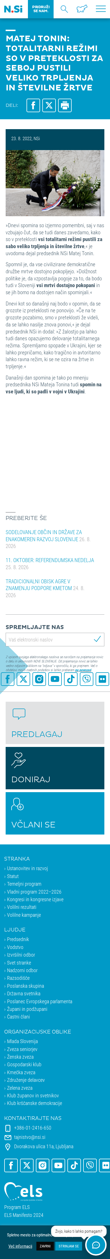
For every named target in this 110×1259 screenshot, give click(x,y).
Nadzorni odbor (22, 970)
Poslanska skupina (25, 985)
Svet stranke (19, 962)
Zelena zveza (19, 1087)
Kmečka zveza (21, 1072)
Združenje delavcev (26, 1079)
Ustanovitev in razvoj (27, 868)
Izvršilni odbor (21, 954)
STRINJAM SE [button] (69, 1246)
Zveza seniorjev (22, 1049)
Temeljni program (24, 883)
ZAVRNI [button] (45, 1246)
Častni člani (18, 1016)
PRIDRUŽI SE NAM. (40, 9)
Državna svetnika (23, 993)
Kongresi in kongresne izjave (35, 899)
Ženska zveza (20, 1056)
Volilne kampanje (24, 914)
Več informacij (20, 1246)
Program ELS (17, 1207)
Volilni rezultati (21, 906)
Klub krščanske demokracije (34, 1103)
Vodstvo (15, 947)
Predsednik (18, 939)
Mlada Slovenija (22, 1041)
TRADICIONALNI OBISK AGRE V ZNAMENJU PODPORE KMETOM (45, 588)
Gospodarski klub (24, 1064)
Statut (13, 876)
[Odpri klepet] (96, 1245)
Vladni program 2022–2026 (34, 891)
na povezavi (83, 670)
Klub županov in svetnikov (33, 1095)
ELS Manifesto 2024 (23, 1215)
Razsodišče (18, 977)
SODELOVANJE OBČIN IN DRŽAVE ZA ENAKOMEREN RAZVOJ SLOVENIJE (48, 538)
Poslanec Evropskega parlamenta (39, 1001)
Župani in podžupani (27, 1009)
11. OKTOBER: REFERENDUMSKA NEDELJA (50, 563)
